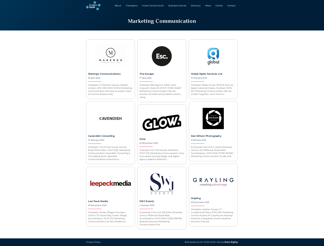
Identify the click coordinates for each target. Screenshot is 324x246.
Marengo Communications (104, 74)
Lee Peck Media (98, 201)
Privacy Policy (93, 242)
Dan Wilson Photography (206, 136)
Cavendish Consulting (101, 136)
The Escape (146, 74)
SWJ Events (146, 201)
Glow (142, 139)
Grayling (196, 198)
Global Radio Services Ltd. (207, 74)
